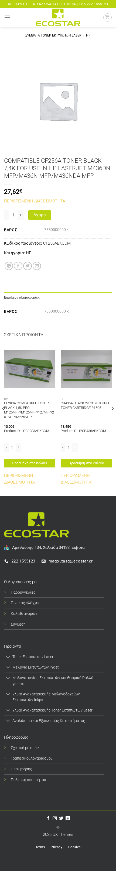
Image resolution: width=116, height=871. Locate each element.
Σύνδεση (18, 624)
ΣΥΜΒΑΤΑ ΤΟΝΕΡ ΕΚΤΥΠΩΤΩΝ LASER (53, 35)
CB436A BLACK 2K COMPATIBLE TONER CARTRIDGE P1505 (85, 405)
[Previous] (3, 419)
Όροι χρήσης (21, 769)
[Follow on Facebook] (48, 818)
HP (88, 35)
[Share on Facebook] (18, 266)
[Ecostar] (58, 17)
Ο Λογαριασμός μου (21, 581)
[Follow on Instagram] (55, 818)
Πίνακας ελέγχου (25, 603)
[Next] (112, 419)
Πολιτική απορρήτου (28, 780)
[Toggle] (8, 657)
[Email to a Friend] (37, 266)
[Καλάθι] (107, 17)
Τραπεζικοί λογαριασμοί (31, 758)
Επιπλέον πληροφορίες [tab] (22, 297)
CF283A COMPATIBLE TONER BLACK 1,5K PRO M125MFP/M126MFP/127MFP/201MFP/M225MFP (29, 410)
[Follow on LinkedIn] (68, 818)
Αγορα (39, 214)
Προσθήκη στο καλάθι (29, 463)
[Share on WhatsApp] (9, 266)
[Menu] (7, 17)
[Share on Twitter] (27, 266)
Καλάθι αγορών (24, 613)
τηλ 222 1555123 (93, 4)
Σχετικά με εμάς (25, 748)
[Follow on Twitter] (61, 818)
